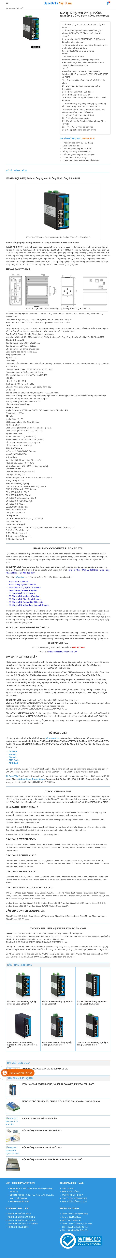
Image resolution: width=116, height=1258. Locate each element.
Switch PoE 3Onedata (18, 581)
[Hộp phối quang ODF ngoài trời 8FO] (13, 1150)
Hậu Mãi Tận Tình (27, 573)
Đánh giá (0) (20, 170)
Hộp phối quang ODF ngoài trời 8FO (42, 1147)
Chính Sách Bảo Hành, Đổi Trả (74, 1227)
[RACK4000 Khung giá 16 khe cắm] (13, 1121)
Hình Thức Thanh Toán (71, 1220)
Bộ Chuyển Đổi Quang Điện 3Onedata (26, 602)
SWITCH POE (68, 1188)
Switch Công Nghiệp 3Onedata (22, 584)
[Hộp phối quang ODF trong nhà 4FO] (13, 1136)
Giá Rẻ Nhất (74, 570)
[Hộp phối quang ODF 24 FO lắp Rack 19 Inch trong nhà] (13, 1165)
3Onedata (20, 577)
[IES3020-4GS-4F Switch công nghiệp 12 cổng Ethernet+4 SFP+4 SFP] (13, 1090)
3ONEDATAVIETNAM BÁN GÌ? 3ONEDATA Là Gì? (45, 1069)
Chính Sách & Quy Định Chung (75, 1214)
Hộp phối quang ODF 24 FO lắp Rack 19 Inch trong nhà (52, 1159)
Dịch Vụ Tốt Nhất (90, 570)
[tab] (9, 170)
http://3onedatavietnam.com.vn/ (62, 652)
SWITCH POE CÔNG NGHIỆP (74, 1198)
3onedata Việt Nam (28, 1256)
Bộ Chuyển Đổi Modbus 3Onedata (24, 596)
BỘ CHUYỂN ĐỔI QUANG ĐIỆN (21, 1217)
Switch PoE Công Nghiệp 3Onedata (25, 587)
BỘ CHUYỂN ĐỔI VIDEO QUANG (22, 1220)
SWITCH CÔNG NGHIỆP (72, 1195)
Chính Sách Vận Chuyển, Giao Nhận (77, 1224)
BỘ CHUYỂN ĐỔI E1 (71, 1192)
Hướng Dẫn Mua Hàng (71, 1217)
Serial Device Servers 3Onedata (23, 590)
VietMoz (53, 1256)
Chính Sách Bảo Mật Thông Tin (75, 1230)
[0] (108, 4)
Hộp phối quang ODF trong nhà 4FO (42, 1130)
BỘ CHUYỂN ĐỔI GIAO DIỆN (74, 1202)
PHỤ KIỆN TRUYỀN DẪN (18, 1227)
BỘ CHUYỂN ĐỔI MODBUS (19, 1214)
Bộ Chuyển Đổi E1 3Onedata (22, 593)
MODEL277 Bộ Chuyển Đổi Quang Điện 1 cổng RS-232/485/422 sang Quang (61, 1101)
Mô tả (9, 170)
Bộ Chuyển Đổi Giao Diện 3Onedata (25, 599)
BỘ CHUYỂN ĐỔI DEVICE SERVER (23, 1224)
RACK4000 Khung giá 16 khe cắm (39, 1118)
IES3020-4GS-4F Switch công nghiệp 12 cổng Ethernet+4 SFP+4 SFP (58, 1084)
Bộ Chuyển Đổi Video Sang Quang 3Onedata (29, 605)
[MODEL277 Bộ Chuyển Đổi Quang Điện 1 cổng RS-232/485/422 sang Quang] (13, 1107)
